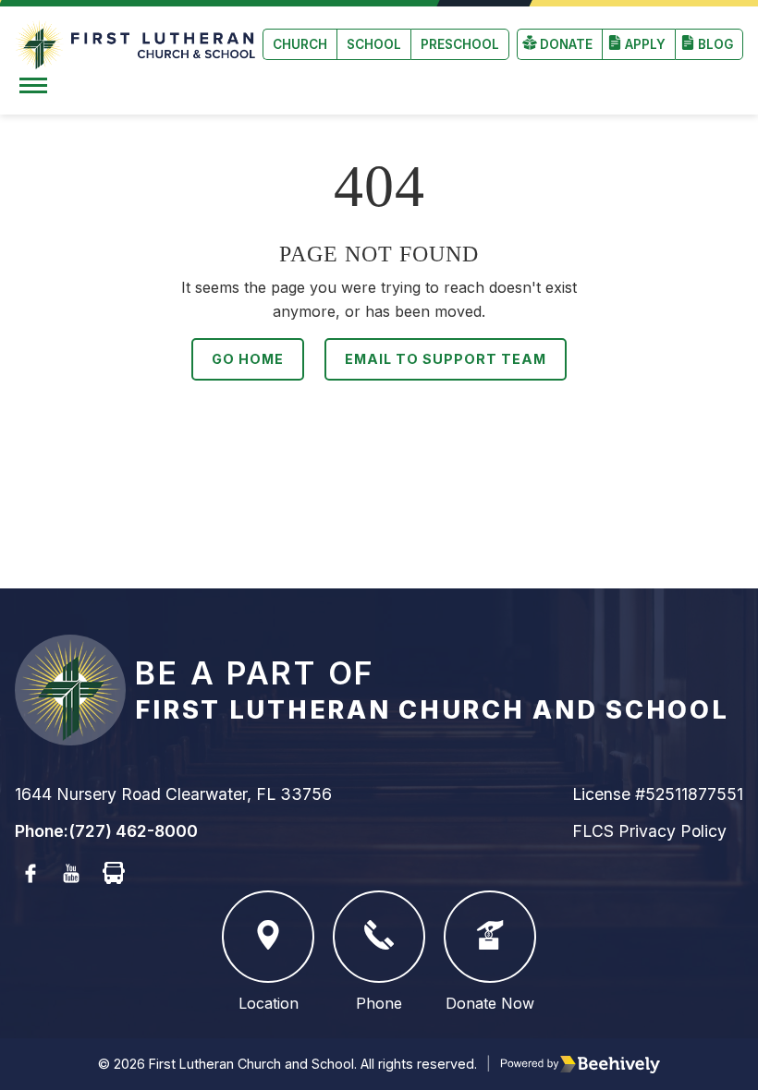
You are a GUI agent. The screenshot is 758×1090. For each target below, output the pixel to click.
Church (300, 44)
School (374, 44)
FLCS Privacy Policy (649, 831)
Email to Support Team (445, 359)
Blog (715, 44)
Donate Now (490, 1003)
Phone (379, 1003)
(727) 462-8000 (133, 831)
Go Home (248, 359)
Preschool (460, 44)
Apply (645, 44)
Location (268, 1003)
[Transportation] (113, 873)
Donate (566, 44)
